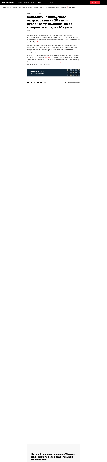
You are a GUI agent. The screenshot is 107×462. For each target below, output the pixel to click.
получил (47, 57)
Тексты (40, 2)
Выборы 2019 (30, 30)
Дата (45, 2)
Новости (19, 2)
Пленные (63, 7)
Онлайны (33, 2)
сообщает (38, 42)
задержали (63, 62)
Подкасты (51, 2)
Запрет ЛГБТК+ (7, 7)
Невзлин (15, 7)
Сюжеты (26, 2)
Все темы (72, 7)
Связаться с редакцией (73, 82)
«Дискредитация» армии (52, 7)
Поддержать (95, 2)
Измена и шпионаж (39, 7)
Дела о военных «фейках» (25, 7)
